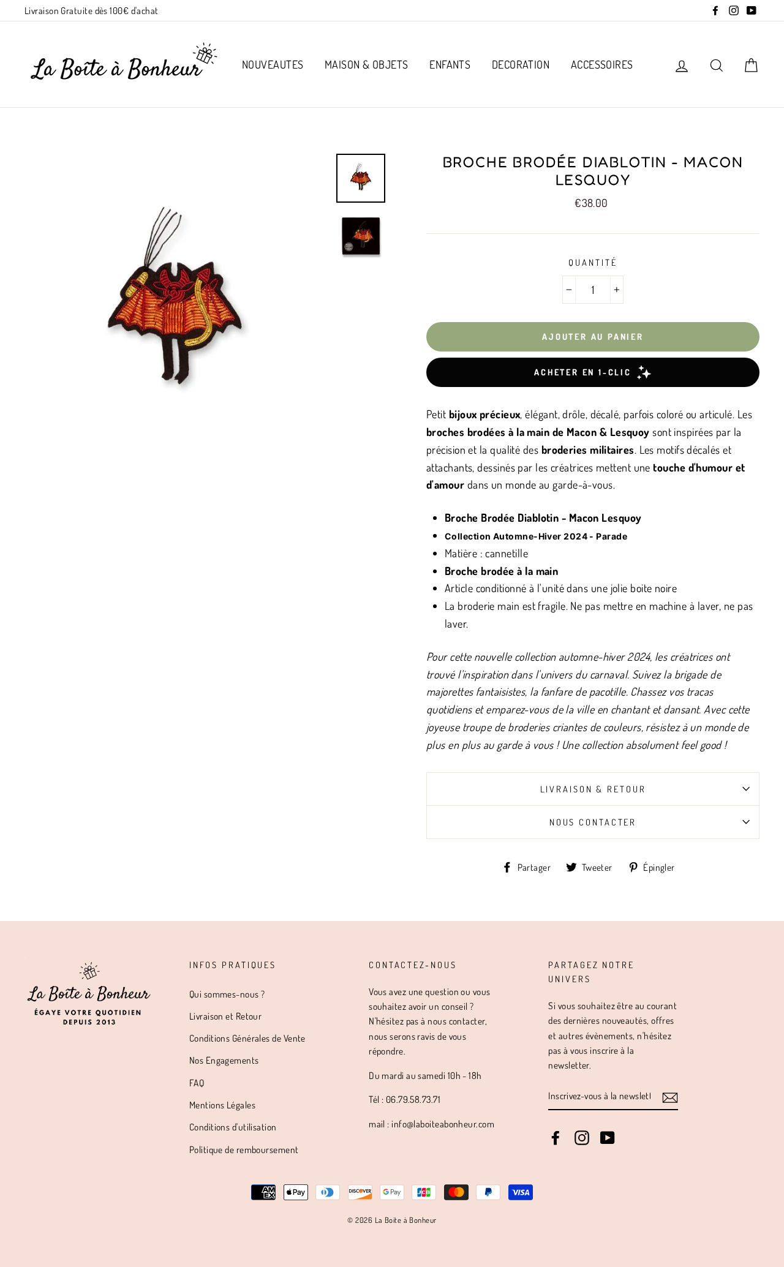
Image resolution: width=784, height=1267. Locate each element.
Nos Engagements (224, 1060)
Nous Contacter (592, 821)
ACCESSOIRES (602, 64)
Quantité (592, 262)
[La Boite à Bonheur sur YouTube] (607, 1137)
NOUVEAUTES (273, 64)
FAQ (196, 1083)
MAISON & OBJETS (367, 64)
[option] (175, 305)
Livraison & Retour (593, 788)
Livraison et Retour (225, 1016)
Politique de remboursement (244, 1149)
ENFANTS (449, 64)
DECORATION (521, 64)
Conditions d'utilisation (233, 1127)
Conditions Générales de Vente (247, 1038)
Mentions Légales (222, 1105)
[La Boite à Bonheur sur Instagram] (582, 1137)
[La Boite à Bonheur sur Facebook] (555, 1137)
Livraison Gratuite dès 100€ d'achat (91, 10)
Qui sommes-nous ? (227, 994)
